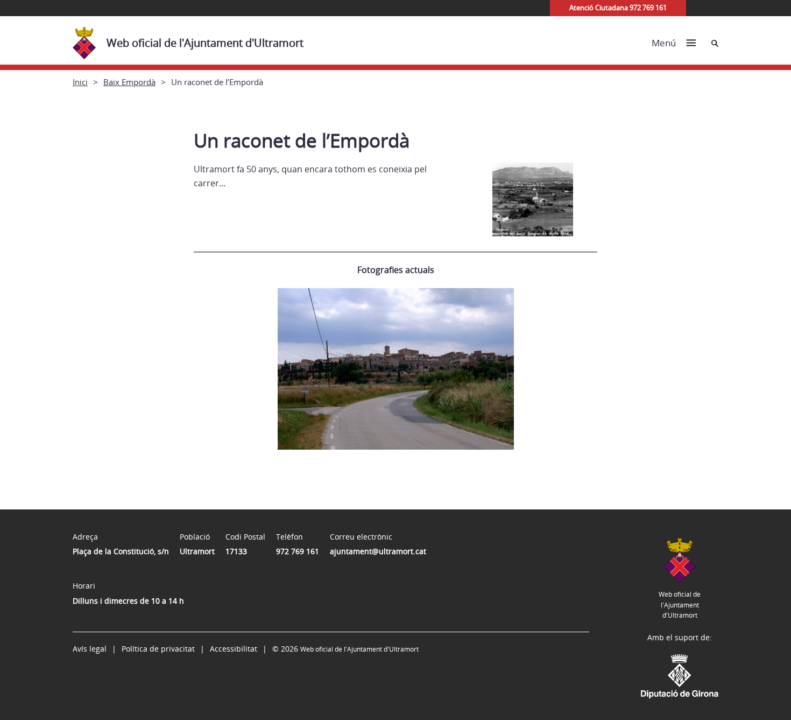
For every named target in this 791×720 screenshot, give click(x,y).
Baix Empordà (129, 81)
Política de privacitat (158, 649)
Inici (80, 81)
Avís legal (90, 649)
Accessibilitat (233, 649)
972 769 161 (297, 551)
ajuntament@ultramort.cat (378, 551)
